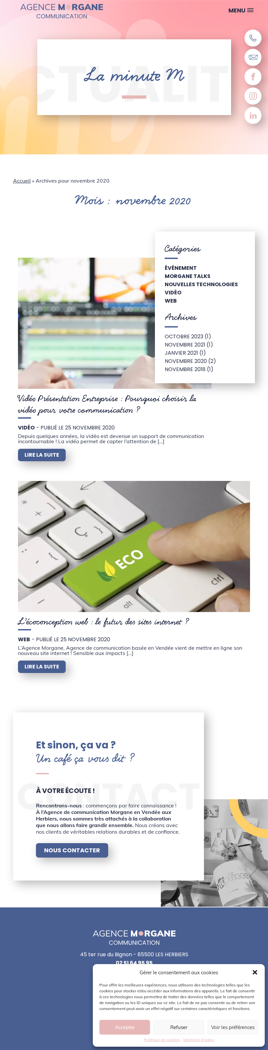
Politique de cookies (162, 1040)
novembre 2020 (186, 361)
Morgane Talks (187, 276)
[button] (255, 972)
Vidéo (26, 427)
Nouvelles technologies (201, 284)
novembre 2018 (185, 369)
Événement (181, 268)
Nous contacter (72, 850)
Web (24, 639)
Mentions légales (198, 1040)
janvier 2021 (181, 353)
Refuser (178, 1027)
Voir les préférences (233, 1027)
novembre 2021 (185, 344)
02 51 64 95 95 (134, 963)
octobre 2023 (184, 336)
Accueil (22, 180)
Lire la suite (42, 455)
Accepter (125, 1027)
